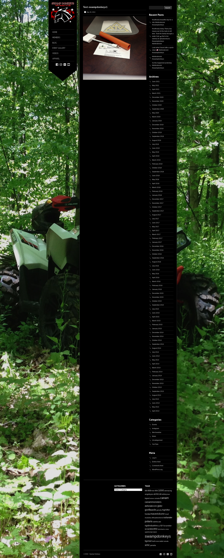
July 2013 (155, 399)
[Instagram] (61, 64)
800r (150, 490)
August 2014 (156, 348)
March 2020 (156, 117)
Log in (154, 458)
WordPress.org (157, 469)
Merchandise (156, 432)
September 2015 (158, 305)
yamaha (153, 545)
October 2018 (157, 168)
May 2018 (155, 179)
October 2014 (157, 340)
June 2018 (156, 176)
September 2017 (158, 211)
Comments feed (157, 466)
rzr (161, 525)
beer (168, 494)
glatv (159, 505)
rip (159, 526)
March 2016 (156, 281)
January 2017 (157, 242)
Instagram (155, 428)
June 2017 (156, 223)
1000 (161, 490)
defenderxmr (151, 506)
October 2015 (157, 301)
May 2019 (155, 152)
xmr (147, 545)
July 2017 (155, 219)
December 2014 (157, 332)
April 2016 (155, 277)
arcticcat (157, 494)
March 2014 (156, 368)
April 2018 (155, 183)
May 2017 (155, 227)
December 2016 (157, 246)
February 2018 (157, 191)
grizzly (159, 510)
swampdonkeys (158, 536)
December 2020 (157, 97)
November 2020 (157, 101)
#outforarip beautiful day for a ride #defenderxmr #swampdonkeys (162, 22)
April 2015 (155, 317)
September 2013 (158, 391)
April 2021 (155, 89)
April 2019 (155, 156)
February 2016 (157, 285)
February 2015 (157, 324)
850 (153, 490)
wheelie (166, 541)
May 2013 (155, 407)
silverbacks (161, 529)
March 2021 (156, 93)
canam (164, 498)
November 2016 (157, 250)
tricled (157, 541)
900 (156, 491)
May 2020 (155, 113)
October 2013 (157, 387)
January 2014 (157, 376)
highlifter (166, 510)
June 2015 (156, 313)
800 (146, 491)
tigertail (148, 541)
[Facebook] (57, 64)
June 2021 (156, 81)
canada (157, 498)
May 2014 (155, 360)
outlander (167, 517)
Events (154, 425)
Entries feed (156, 462)
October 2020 (157, 105)
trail (153, 541)
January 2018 (157, 195)
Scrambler (167, 526)
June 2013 (156, 403)
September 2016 (158, 258)
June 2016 (156, 270)
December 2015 (157, 293)
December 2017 (157, 199)
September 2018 (158, 172)
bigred (147, 498)
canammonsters (153, 502)
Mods (154, 436)
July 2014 (155, 352)
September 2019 (158, 136)
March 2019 (156, 160)
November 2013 (157, 383)
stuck (155, 532)
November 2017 (157, 203)
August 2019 (156, 140)
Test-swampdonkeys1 (95, 7)
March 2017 (156, 234)
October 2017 (157, 207)
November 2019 (157, 128)
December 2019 (157, 125)
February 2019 (157, 164)
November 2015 (157, 297)
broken (152, 498)
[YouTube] (68, 64)
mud (167, 514)
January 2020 (157, 121)
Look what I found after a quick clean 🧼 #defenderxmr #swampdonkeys (162, 50)
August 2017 (156, 215)
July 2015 (155, 309)
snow (167, 529)
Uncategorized (157, 440)
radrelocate (157, 522)
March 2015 (156, 321)
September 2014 (158, 344)
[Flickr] (64, 64)
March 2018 (156, 187)
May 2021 (155, 85)
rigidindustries (151, 525)
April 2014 (155, 364)
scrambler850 (151, 529)
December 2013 (157, 379)
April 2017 (155, 230)
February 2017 (157, 238)
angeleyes (149, 494)
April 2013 (155, 411)
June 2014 (156, 356)
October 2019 (157, 132)
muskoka (148, 518)
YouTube (155, 444)
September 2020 (158, 109)
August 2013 (156, 395)
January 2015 (157, 329)
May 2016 (155, 274)
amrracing (168, 491)
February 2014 (157, 372)
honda (147, 514)
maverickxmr (157, 513)
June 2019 (156, 148)
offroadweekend (157, 518)
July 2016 (155, 266)
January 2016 (157, 289)
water (161, 541)
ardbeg (164, 494)
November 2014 (157, 336)
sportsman (149, 532)
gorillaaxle (150, 509)
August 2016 (156, 262)
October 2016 (157, 254)
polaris (148, 521)
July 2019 (155, 144)
